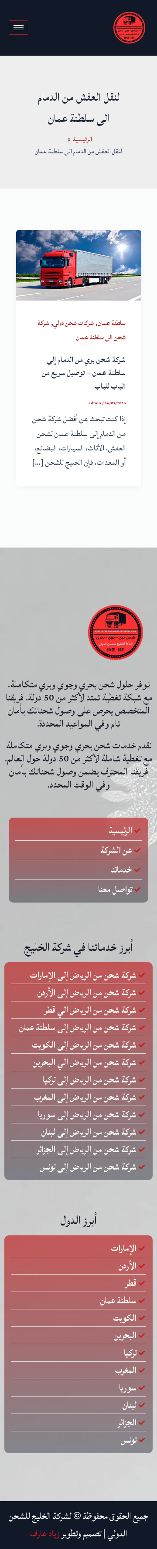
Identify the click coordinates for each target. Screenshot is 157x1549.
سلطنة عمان (112, 323)
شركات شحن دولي (73, 323)
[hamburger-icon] (18, 27)
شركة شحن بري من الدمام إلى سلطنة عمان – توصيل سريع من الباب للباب (84, 373)
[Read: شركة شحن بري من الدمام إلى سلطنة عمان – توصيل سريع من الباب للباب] (78, 264)
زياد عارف (45, 1533)
